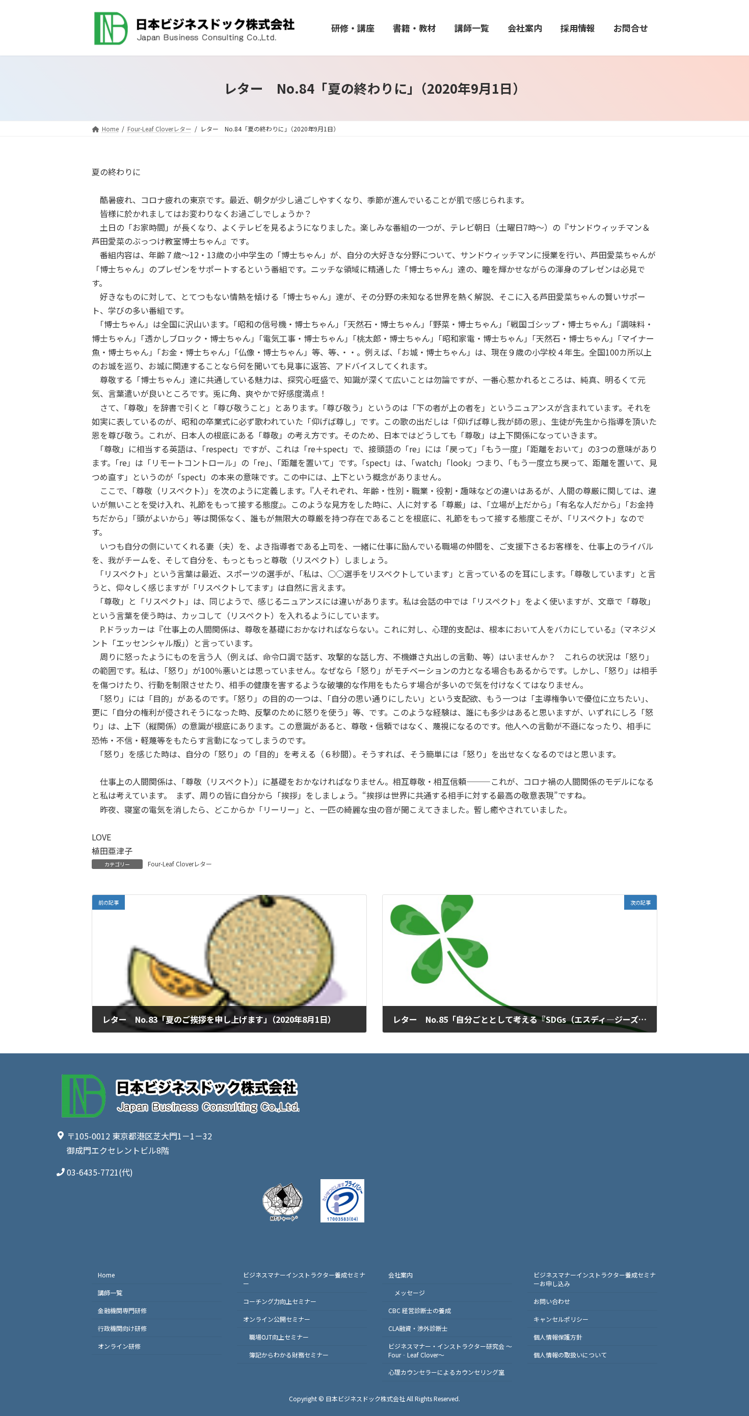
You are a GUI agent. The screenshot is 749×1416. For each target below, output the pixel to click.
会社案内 (400, 1274)
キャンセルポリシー (560, 1319)
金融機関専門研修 (122, 1310)
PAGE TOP (723, 1364)
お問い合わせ (551, 1301)
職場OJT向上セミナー (279, 1336)
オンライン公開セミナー (276, 1319)
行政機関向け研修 (122, 1327)
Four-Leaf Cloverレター (180, 863)
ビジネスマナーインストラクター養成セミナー (304, 1279)
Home (106, 1274)
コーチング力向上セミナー (279, 1301)
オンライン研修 (119, 1345)
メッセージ (409, 1292)
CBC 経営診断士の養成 (419, 1310)
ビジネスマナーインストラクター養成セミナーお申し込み (594, 1279)
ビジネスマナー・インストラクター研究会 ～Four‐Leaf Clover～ (450, 1349)
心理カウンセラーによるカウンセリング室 (446, 1372)
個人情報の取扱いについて (570, 1354)
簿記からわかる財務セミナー (289, 1354)
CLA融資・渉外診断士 (418, 1327)
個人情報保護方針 (557, 1336)
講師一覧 (110, 1292)
